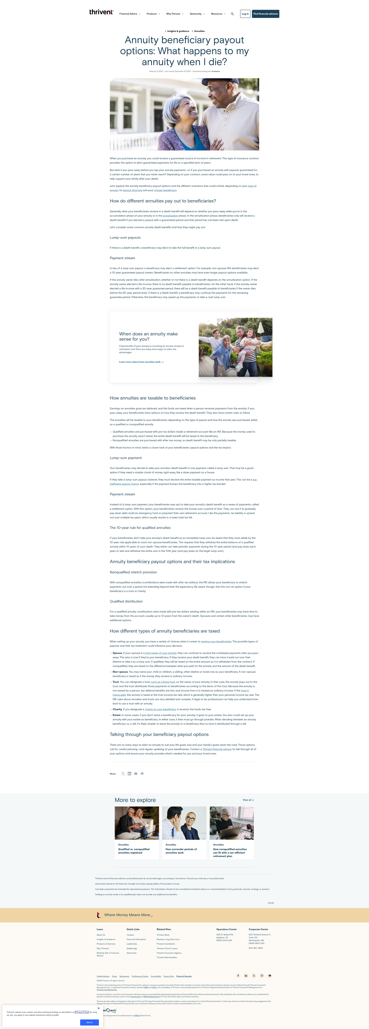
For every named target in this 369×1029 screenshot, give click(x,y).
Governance (124, 976)
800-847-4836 (256, 948)
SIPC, (154, 987)
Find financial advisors (265, 13)
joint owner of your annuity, (161, 653)
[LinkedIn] (129, 773)
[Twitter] (123, 773)
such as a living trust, (163, 681)
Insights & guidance (178, 31)
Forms (114, 976)
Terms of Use (169, 976)
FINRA (146, 987)
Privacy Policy (82, 1012)
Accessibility (156, 976)
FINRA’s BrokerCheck (151, 997)
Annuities (199, 31)
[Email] (136, 773)
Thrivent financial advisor (217, 749)
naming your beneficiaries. (216, 641)
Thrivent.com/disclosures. (107, 990)
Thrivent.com (135, 997)
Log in (245, 13)
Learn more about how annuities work (140, 362)
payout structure (132, 190)
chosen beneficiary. (165, 190)
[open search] (232, 14)
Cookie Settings (103, 976)
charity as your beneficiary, (160, 709)
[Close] (98, 1008)
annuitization (170, 215)
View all (247, 800)
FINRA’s (137, 1015)
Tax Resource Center (140, 976)
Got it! (89, 1022)
